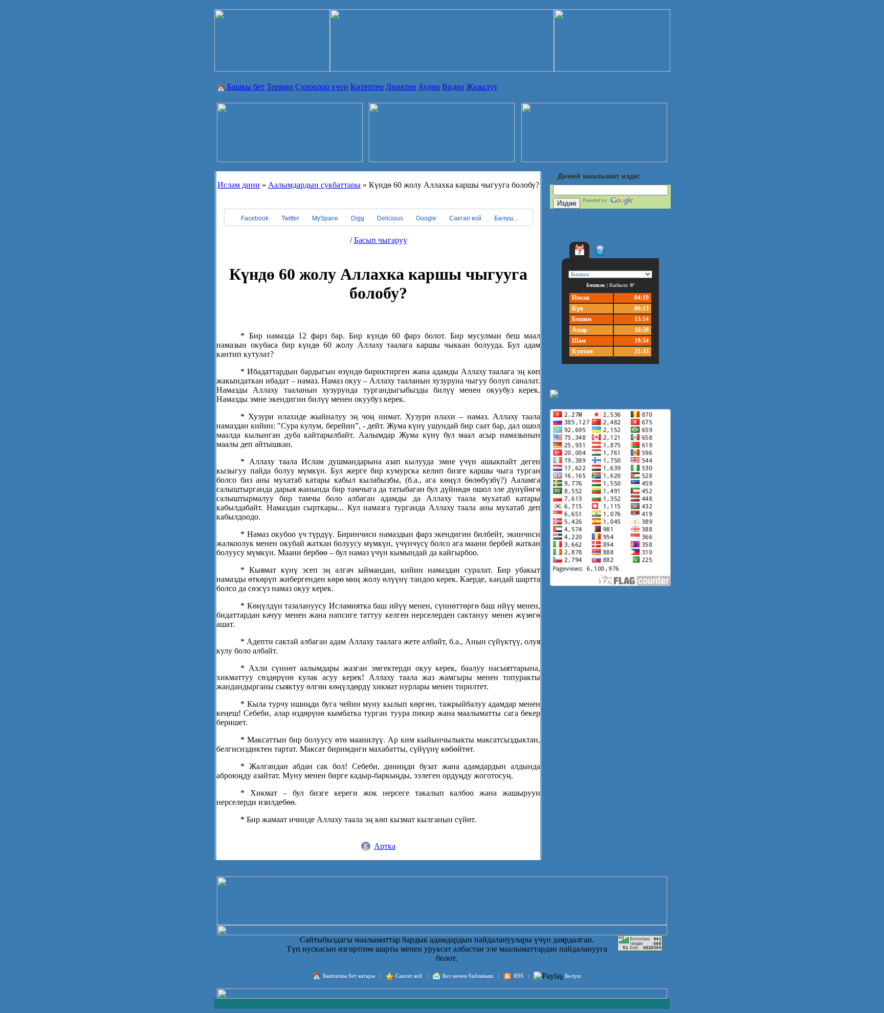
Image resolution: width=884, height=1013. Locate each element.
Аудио (429, 86)
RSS (518, 976)
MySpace (324, 218)
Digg (356, 218)
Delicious (389, 218)
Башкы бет (244, 86)
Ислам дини (238, 185)
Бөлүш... (505, 218)
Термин (280, 86)
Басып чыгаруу (380, 240)
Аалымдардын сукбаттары (314, 185)
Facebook (254, 218)
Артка (384, 846)
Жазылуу (482, 86)
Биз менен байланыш (468, 976)
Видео (453, 86)
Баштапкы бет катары (349, 976)
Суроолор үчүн (321, 86)
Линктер (401, 86)
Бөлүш (573, 976)
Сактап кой (464, 218)
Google (425, 218)
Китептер (367, 86)
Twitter (289, 218)
